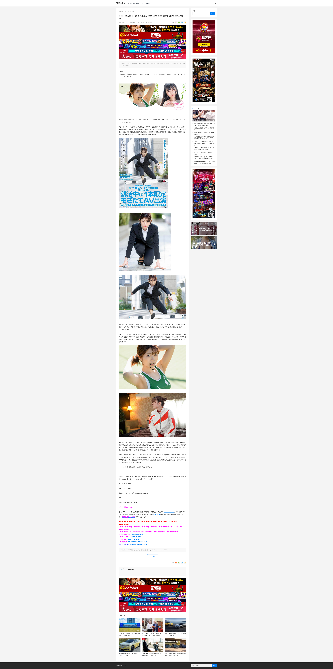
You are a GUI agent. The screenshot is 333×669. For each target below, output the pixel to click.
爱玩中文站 (120, 3)
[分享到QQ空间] (185, 22)
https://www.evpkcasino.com (137, 542)
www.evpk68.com (135, 536)
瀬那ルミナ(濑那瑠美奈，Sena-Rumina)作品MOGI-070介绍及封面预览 (204, 143)
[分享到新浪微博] (176, 22)
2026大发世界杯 (146, 3)
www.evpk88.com (137, 534)
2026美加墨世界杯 (133, 3)
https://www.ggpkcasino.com (137, 544)
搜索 (194, 11)
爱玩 (123, 22)
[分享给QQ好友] (182, 22)
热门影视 (132, 11)
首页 (126, 11)
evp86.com (156, 514)
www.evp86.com (169, 512)
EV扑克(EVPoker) (127, 507)
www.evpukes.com (134, 539)
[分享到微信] (179, 22)
